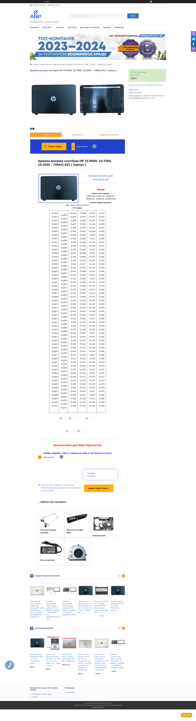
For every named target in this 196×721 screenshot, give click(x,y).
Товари (35, 64)
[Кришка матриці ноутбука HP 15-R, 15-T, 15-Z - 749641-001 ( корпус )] (118, 590)
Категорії (46, 27)
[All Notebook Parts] (50, 14)
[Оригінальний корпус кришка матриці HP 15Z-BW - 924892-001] (69, 643)
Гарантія (35, 697)
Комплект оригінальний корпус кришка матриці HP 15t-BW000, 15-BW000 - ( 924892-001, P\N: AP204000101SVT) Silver (53, 610)
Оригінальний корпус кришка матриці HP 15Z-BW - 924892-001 (68, 657)
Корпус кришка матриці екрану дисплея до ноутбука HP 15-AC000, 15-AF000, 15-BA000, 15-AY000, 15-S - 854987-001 (85, 662)
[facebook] (31, 129)
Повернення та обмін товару (42, 694)
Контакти (72, 27)
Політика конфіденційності (113, 705)
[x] (33, 129)
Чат (188, 715)
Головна (34, 27)
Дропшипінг (71, 692)
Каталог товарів (55, 146)
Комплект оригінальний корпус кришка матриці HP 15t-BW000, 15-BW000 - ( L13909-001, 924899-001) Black (69, 608)
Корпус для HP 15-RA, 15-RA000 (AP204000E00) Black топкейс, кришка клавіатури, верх (101, 606)
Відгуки (106, 27)
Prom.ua (108, 703)
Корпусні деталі (46, 64)
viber (94, 147)
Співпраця (119, 27)
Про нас (60, 27)
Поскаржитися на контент (95, 705)
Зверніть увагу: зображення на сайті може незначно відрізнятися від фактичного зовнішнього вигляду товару (61, 487)
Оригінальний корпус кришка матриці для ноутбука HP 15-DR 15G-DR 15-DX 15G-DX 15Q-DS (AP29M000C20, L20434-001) (37, 609)
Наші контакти (82, 146)
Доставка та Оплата (90, 27)
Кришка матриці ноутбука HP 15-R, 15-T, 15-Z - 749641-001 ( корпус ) (117, 605)
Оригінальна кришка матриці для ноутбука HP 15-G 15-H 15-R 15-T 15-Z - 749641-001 (85, 606)
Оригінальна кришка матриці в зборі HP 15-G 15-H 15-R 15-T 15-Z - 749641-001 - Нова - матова (53, 659)
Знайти (132, 16)
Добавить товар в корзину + (95, 486)
